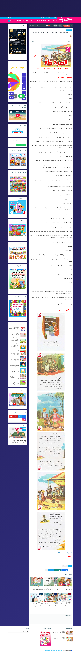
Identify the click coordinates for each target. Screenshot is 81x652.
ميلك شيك (24, 87)
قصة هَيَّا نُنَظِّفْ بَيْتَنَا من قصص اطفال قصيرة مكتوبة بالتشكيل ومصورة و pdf (14, 336)
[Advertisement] (45, 8)
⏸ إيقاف (60, 25)
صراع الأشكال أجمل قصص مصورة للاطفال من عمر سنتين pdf (14, 359)
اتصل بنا (42, 17)
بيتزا (24, 78)
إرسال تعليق (68, 615)
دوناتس (11, 93)
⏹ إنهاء (55, 25)
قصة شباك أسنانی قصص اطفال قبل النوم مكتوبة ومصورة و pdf (36, 590)
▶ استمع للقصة (66, 25)
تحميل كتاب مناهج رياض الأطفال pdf (14, 347)
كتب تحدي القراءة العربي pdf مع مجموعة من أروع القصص (14, 330)
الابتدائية (28, 20)
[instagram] (24, 419)
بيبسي (23, 82)
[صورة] (23, 329)
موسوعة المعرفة (21, 20)
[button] (64, 570)
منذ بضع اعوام (16, 327)
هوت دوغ (24, 93)
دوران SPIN (21, 96)
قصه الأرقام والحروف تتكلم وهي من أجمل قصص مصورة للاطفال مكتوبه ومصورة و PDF (14, 384)
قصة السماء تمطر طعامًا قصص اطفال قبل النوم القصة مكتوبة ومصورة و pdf (37, 605)
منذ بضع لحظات (68, 586)
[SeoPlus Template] (71, 650)
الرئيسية (55, 20)
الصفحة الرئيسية (25, 631)
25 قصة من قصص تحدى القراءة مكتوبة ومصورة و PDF (14, 377)
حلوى (11, 97)
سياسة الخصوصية (49, 17)
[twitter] (11, 17)
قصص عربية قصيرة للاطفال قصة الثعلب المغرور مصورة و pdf (66, 590)
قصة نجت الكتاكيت (67, 560)
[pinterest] (15, 416)
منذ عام (17, 333)
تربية (32, 20)
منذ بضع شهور (23, 438)
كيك (24, 98)
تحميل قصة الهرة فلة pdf (64, 553)
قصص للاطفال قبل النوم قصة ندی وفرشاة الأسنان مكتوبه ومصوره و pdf (14, 371)
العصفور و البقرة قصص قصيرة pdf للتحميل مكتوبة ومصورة (14, 342)
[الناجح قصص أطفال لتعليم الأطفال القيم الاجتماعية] (65, 19)
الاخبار (9, 20)
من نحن (54, 17)
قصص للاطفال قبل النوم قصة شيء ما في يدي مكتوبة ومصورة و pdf (51, 590)
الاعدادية (14, 20)
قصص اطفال (42, 20)
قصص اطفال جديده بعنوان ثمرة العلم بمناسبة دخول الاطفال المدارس (14, 365)
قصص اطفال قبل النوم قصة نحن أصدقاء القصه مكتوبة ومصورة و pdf (15, 353)
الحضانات (49, 20)
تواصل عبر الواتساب (21, 144)
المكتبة (36, 20)
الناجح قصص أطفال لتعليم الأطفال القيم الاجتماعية (53, 650)
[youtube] (9, 17)
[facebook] (13, 17)
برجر (24, 74)
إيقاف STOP (13, 96)
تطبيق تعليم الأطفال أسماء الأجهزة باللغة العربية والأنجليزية (18, 441)
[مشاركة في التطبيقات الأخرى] (46, 570)
